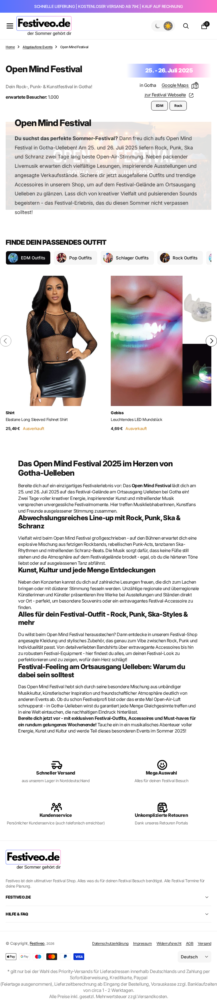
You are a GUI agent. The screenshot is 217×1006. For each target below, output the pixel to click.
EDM (159, 105)
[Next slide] (211, 341)
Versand (204, 943)
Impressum (142, 943)
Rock (178, 105)
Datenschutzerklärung (110, 943)
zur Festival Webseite (165, 95)
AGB (190, 943)
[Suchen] (186, 26)
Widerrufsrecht (169, 943)
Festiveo (37, 943)
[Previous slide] (5, 341)
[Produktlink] (56, 341)
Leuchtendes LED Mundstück (136, 419)
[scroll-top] (207, 988)
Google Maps (175, 85)
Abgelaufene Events (37, 47)
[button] (10, 26)
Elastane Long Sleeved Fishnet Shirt (37, 419)
